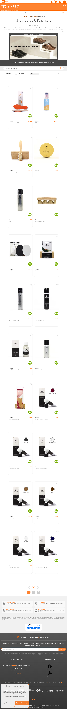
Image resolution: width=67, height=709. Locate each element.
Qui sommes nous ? (9, 682)
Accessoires (35, 16)
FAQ (31, 682)
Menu (6, 1)
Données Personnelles (40, 682)
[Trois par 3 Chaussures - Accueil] (10, 9)
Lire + (64, 620)
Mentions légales (33, 684)
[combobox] (34, 74)
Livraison (19, 682)
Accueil (29, 16)
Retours (26, 682)
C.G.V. (59, 682)
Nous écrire (18, 673)
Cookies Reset (52, 682)
